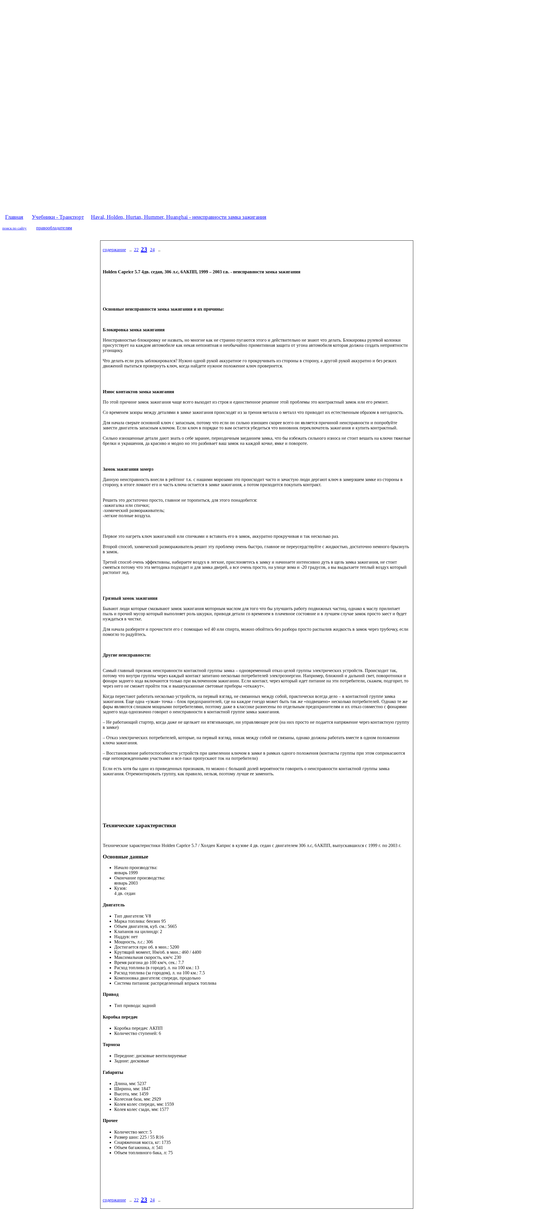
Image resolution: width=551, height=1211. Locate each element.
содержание (114, 249)
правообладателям (54, 227)
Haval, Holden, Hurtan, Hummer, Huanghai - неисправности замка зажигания (178, 217)
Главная (14, 217)
